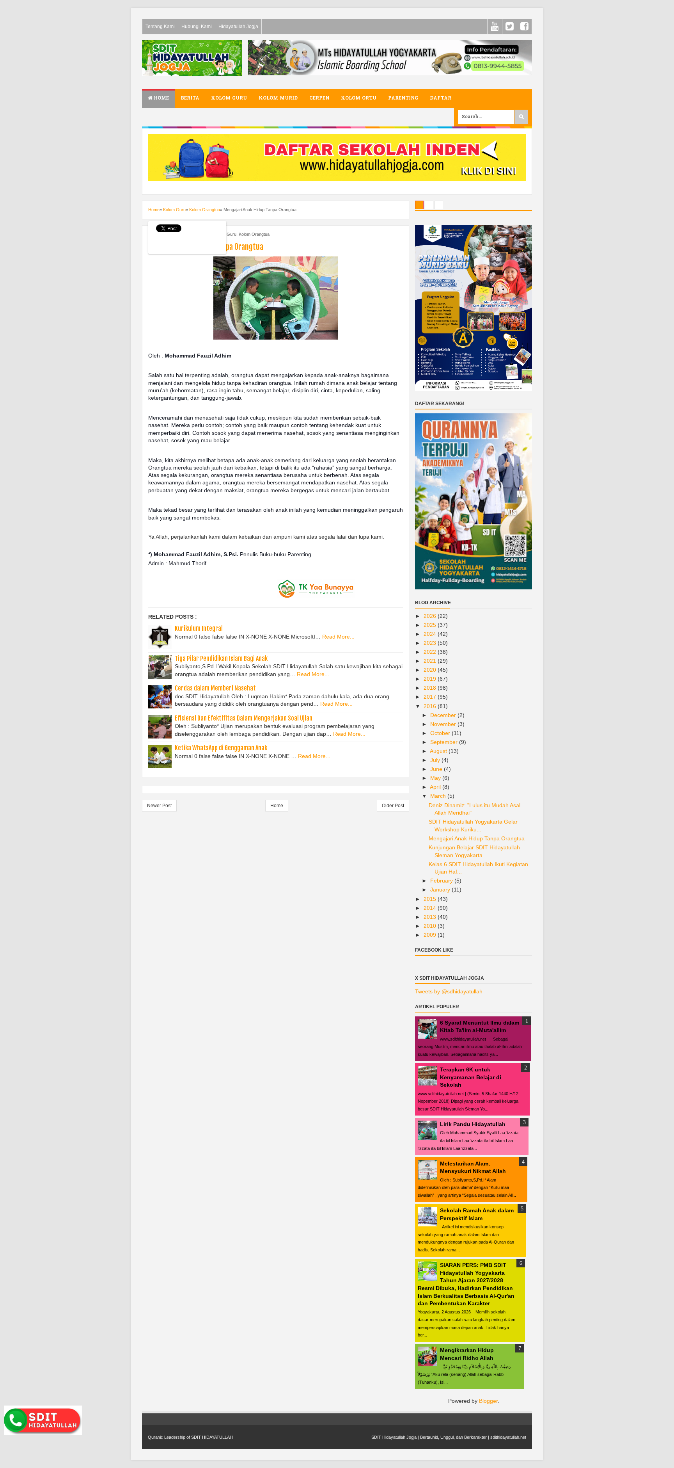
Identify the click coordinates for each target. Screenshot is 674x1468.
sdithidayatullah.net (508, 1437)
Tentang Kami (160, 26)
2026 (431, 616)
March (438, 796)
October (441, 733)
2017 (431, 697)
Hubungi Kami (196, 26)
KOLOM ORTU (358, 98)
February (442, 880)
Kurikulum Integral (199, 628)
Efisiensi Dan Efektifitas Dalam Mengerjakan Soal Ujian (243, 718)
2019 (431, 679)
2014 (431, 908)
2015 (431, 899)
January (441, 889)
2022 (431, 652)
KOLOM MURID (278, 98)
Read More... (338, 636)
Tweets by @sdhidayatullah (448, 991)
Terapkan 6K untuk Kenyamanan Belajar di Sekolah (470, 1077)
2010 (431, 926)
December (444, 715)
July (436, 760)
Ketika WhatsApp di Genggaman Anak (221, 748)
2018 (431, 688)
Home (160, 98)
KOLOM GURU (229, 98)
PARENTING (403, 98)
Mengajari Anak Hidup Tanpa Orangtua (477, 838)
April (436, 787)
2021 (431, 661)
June (437, 769)
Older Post (393, 805)
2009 (431, 935)
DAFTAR (440, 98)
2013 (431, 917)
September (444, 742)
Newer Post (159, 805)
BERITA (190, 98)
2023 (431, 643)
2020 (431, 670)
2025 (431, 625)
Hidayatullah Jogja (238, 26)
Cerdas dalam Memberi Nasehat (215, 688)
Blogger (488, 1401)
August (439, 751)
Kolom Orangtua (254, 234)
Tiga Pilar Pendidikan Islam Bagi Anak (221, 658)
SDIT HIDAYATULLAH (212, 1437)
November (444, 724)
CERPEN (319, 98)
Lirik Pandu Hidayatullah (473, 1124)
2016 (431, 706)
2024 (431, 634)
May (436, 778)
